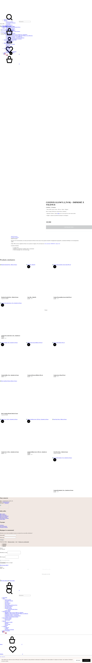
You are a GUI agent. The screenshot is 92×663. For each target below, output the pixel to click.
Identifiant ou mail (3, 552)
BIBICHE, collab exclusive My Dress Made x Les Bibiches (16, 613)
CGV (16, 541)
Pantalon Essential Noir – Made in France (9, 297)
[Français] (4, 631)
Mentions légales (11, 541)
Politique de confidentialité (23, 541)
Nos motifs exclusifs (10, 22)
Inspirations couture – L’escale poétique (15, 37)
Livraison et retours (4, 527)
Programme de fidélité (4, 518)
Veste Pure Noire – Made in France (61, 451)
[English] (6, 632)
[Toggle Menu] (0, 25)
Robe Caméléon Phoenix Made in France (9, 413)
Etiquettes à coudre (10, 44)
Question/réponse (6, 501)
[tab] (46, 236)
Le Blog (6, 628)
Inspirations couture (6, 611)
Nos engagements (3, 526)
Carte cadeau (2, 519)
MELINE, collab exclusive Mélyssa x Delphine (14, 612)
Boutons (8, 45)
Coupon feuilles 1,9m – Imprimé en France (10, 375)
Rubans (8, 47)
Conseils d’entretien (15, 237)
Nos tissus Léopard (8, 606)
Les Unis (8, 23)
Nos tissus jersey (8, 607)
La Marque (6, 48)
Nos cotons (7, 603)
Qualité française (14, 236)
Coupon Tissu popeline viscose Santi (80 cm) (63, 297)
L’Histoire (8, 49)
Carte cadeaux (8, 610)
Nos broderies (9, 24)
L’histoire (2, 525)
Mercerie (6, 43)
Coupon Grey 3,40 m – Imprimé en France (10, 451)
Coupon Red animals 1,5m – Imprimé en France (63, 490)
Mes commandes (3, 514)
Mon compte (2, 513)
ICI (58, 213)
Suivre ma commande (4, 516)
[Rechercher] (15, 21)
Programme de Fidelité (9, 629)
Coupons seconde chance (12, 609)
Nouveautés (7, 19)
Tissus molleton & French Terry (11, 605)
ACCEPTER (86, 660)
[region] (46, 660)
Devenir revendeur (3, 517)
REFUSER (78, 660)
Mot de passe (2, 556)
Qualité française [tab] (14, 238)
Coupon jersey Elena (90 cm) (59, 375)
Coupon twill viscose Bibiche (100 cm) (35, 375)
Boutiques (7, 503)
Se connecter (3, 562)
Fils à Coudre (9, 46)
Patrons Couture (9, 40)
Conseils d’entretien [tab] (15, 245)
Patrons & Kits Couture (10, 39)
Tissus (5, 20)
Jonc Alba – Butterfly (31, 297)
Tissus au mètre (9, 21)
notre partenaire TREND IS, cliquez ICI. (52, 243)
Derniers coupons (8, 608)
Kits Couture (9, 42)
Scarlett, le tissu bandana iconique (14, 38)
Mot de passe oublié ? (4, 565)
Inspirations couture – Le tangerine (14, 36)
